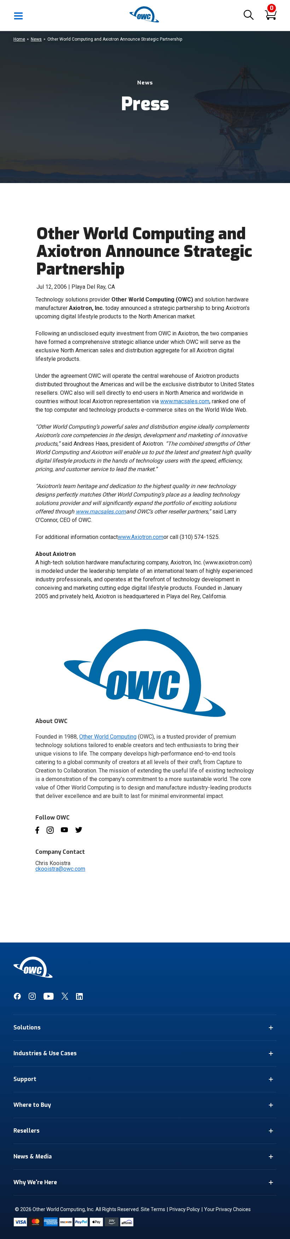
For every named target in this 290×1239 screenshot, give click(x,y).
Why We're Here (35, 1182)
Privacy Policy (184, 1209)
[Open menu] (18, 15)
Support (24, 1079)
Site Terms (153, 1209)
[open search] (249, 15)
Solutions (27, 1027)
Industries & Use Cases (45, 1053)
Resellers (26, 1130)
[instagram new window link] (32, 998)
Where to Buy (32, 1105)
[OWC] (145, 21)
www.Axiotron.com (140, 537)
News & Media (32, 1156)
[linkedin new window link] (79, 998)
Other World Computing (108, 736)
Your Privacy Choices (227, 1209)
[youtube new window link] (49, 998)
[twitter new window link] (65, 998)
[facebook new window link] (17, 998)
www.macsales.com (184, 401)
